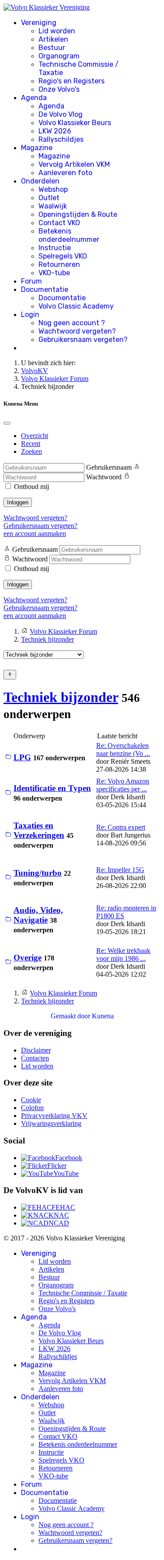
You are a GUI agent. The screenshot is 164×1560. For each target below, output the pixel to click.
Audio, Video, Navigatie (38, 915)
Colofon (32, 1107)
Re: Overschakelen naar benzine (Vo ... (123, 749)
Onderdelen (40, 181)
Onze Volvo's (59, 89)
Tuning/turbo (38, 872)
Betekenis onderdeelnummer (68, 235)
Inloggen (17, 502)
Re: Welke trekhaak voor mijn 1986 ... (123, 954)
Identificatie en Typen (52, 788)
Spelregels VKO (62, 256)
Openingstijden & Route (77, 214)
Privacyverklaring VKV (54, 1115)
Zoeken (31, 451)
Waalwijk (52, 206)
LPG (22, 757)
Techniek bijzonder (60, 697)
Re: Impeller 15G (120, 869)
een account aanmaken (34, 533)
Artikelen (53, 39)
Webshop (53, 189)
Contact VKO (59, 223)
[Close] (6, 423)
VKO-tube (54, 273)
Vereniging (38, 22)
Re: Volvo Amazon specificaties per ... (122, 785)
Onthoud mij (31, 486)
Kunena (103, 1016)
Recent (30, 443)
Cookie (31, 1100)
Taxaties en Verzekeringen (39, 830)
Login (30, 314)
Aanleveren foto (65, 173)
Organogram (59, 56)
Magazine (36, 148)
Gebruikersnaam (109, 467)
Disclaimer (36, 1050)
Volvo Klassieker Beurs (74, 123)
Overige (28, 957)
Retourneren (59, 264)
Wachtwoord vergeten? (77, 331)
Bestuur (51, 47)
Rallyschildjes (61, 139)
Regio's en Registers (71, 81)
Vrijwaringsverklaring (51, 1123)
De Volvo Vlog (60, 114)
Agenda (34, 97)
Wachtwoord (104, 477)
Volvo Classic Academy (76, 306)
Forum (31, 281)
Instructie (54, 248)
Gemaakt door (71, 1016)
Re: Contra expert (120, 827)
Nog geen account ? (71, 323)
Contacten (35, 1058)
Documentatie (44, 289)
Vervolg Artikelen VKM (74, 164)
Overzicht (34, 435)
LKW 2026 (54, 131)
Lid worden (56, 31)
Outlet (48, 198)
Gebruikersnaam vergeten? (83, 339)
